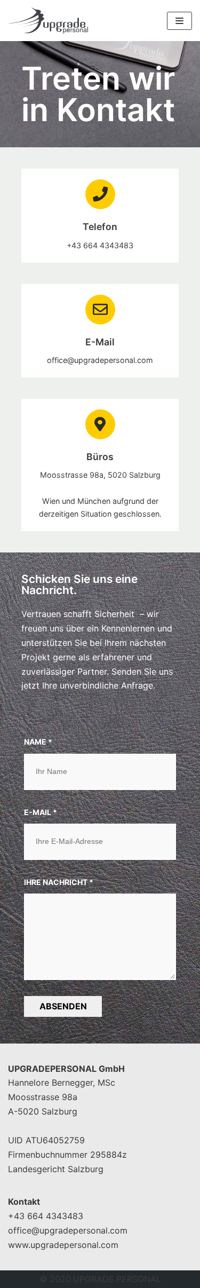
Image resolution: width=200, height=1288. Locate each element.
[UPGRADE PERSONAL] (48, 20)
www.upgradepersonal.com (63, 1244)
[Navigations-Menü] (179, 21)
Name (38, 741)
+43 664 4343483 (45, 1216)
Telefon (100, 226)
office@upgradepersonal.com (67, 1230)
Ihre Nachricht (58, 882)
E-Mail (100, 341)
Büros (100, 456)
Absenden (63, 1006)
